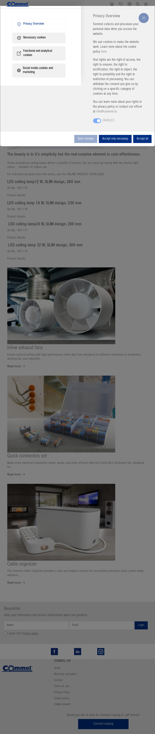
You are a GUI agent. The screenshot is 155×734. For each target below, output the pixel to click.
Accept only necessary (115, 139)
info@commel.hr (106, 111)
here (104, 52)
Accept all (142, 139)
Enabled (108, 120)
